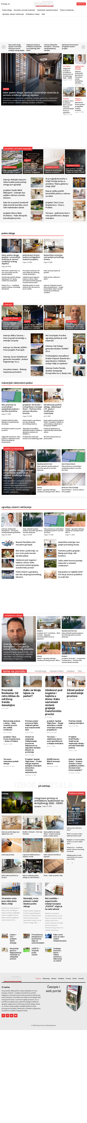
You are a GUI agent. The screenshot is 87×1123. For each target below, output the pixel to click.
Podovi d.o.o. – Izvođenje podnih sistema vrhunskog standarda (11, 287)
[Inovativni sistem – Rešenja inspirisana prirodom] (37, 371)
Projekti (66, 99)
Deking (39, 487)
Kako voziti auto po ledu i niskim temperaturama (59, 938)
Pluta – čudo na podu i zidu (53, 875)
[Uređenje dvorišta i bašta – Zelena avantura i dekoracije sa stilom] (48, 950)
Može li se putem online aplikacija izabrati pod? (74, 835)
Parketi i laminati (78, 99)
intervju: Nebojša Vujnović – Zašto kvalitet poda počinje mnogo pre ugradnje (15, 182)
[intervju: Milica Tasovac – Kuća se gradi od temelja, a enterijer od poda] (37, 338)
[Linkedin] (11, 1015)
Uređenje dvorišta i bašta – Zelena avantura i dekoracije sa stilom (57, 954)
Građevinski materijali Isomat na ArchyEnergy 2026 (32, 438)
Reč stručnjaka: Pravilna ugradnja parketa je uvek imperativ (56, 338)
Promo (6, 89)
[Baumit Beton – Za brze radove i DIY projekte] (73, 479)
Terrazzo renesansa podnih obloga (10, 761)
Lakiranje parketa (8, 855)
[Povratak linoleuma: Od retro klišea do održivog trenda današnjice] (11, 681)
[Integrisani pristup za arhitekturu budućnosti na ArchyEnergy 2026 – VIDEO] (68, 59)
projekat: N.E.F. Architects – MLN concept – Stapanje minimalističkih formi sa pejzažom (68, 106)
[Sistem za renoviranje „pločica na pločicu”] (54, 161)
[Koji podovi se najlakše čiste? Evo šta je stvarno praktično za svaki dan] (50, 574)
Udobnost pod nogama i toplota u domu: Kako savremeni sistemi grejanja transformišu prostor (32, 279)
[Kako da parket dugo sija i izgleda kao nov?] (12, 823)
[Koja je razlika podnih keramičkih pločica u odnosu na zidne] (79, 194)
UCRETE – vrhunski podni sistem (36, 951)
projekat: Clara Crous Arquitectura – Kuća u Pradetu (55, 205)
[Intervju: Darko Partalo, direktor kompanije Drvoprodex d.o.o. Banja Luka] (79, 371)
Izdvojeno (66, 66)
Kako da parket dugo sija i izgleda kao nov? (11, 833)
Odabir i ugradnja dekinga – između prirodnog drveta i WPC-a (48, 491)
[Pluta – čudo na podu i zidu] (54, 866)
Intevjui (27, 321)
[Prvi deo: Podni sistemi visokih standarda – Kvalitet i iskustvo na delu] (54, 317)
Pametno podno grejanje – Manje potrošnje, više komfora (69, 553)
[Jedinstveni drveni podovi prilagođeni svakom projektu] (80, 92)
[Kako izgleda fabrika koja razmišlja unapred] (12, 161)
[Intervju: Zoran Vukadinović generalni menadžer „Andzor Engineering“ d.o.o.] (37, 360)
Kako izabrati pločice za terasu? (10, 876)
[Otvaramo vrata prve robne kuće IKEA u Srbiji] (11, 889)
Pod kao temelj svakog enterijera (76, 722)
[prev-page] (4, 47)
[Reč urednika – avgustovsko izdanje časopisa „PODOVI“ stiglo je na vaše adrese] (54, 889)
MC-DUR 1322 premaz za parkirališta (52, 438)
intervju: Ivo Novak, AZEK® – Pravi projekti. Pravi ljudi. (15, 348)
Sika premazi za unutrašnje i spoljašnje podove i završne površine (10, 407)
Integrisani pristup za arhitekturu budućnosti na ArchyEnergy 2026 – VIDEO (33, 48)
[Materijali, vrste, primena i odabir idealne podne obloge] (32, 889)
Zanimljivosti (71, 321)
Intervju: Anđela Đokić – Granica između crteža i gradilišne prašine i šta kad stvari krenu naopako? (77, 764)
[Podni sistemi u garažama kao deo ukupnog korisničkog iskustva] (8, 574)
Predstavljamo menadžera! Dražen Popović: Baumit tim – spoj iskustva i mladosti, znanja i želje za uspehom (58, 360)
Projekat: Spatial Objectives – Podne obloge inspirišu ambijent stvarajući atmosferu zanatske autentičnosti (33, 765)
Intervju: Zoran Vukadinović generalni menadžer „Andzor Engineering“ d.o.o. (15, 359)
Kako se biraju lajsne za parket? (52, 271)
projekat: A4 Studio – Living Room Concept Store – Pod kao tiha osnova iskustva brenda (32, 409)
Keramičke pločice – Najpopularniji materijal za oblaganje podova (15, 953)
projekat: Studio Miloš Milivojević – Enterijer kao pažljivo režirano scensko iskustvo (14, 194)
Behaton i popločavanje (70, 487)
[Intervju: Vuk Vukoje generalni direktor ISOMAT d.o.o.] (79, 349)
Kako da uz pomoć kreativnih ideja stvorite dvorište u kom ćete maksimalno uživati (15, 205)
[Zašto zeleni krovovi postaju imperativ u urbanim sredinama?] (50, 563)
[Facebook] (3, 1015)
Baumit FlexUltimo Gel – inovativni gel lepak (26, 543)
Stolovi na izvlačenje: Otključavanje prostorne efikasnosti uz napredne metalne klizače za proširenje (32, 744)
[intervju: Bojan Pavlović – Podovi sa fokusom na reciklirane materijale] (33, 317)
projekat (70, 671)
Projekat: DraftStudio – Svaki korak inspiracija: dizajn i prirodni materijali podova (76, 742)
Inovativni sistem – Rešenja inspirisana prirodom (15, 370)
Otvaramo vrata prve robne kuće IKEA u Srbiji (9, 901)
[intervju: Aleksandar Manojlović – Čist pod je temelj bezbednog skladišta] (80, 59)
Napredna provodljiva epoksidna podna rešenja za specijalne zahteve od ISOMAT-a (32, 431)
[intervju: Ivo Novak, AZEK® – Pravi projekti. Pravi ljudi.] (37, 349)
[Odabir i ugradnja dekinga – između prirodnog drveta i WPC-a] (49, 479)
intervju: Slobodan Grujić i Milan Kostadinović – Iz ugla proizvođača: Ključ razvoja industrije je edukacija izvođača (53, 288)
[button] (5, 4)
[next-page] (83, 47)
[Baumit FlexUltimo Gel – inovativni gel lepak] (8, 543)
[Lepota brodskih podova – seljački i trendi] (33, 845)
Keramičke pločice (10, 167)
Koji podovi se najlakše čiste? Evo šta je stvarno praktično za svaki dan (70, 574)
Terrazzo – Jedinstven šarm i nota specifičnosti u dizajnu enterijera (58, 215)
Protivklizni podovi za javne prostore (11, 429)
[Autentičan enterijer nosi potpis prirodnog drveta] (54, 246)
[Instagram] (7, 1015)
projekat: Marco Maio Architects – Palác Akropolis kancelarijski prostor (15, 215)
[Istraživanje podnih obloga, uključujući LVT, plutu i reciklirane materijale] (54, 395)
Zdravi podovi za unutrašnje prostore (75, 693)
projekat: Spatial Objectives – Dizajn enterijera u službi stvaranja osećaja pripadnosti (55, 725)
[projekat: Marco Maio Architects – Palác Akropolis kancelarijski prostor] (37, 216)
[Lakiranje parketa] (12, 845)
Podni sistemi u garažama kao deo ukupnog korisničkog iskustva (32, 422)
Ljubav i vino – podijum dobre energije (13, 939)
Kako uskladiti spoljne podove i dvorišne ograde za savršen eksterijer (48, 468)
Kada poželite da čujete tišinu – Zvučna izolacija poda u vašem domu (52, 834)
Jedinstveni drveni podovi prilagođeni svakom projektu (70, 47)
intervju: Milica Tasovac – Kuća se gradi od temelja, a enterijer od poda (14, 338)
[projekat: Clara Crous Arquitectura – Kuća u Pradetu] (79, 205)
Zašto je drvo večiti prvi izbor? (52, 278)
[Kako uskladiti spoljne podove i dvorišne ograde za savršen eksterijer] (49, 455)
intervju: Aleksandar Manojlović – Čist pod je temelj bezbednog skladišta (51, 48)
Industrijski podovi (68, 464)
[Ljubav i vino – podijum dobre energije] (5, 936)
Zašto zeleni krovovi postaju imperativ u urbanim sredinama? (70, 563)
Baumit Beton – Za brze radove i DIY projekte (73, 491)
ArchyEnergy (40, 671)
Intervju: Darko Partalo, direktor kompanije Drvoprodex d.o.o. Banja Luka (58, 370)
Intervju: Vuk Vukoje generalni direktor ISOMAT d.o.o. (57, 348)
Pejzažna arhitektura (44, 464)
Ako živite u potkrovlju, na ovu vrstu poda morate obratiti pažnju (11, 272)
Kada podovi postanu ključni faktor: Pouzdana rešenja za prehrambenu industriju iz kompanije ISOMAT (54, 423)
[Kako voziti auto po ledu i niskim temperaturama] (48, 936)
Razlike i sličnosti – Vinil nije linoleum (32, 833)
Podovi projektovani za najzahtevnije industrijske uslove (53, 430)
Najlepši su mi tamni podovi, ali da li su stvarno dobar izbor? (76, 842)
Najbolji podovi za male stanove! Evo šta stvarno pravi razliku (31, 287)
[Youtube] (15, 1015)
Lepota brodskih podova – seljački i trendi (32, 856)
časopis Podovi (57, 671)
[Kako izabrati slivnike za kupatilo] (54, 845)
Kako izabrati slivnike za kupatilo (52, 856)
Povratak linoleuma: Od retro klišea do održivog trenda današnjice (31, 272)
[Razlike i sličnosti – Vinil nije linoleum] (33, 823)
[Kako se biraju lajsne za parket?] (32, 681)
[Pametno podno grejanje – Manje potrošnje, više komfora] (50, 553)
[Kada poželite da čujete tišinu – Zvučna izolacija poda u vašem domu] (54, 823)
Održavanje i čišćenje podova (79, 68)
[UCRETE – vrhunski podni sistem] (26, 950)
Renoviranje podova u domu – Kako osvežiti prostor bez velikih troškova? (11, 725)
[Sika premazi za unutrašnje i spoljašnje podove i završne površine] (12, 395)
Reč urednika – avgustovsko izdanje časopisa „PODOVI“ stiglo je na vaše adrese (53, 903)
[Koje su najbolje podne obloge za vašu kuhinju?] (33, 866)
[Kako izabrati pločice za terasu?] (12, 866)
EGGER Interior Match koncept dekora (53, 761)
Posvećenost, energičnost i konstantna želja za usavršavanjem (38, 939)
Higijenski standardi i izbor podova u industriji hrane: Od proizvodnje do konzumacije (11, 439)
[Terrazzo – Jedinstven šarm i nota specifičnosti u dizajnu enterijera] (79, 216)
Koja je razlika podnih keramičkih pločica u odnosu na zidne (58, 193)
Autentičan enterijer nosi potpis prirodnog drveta (54, 257)
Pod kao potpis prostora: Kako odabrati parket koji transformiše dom (32, 725)
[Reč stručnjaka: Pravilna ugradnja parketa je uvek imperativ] (79, 338)
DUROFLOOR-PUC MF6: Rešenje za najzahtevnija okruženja (10, 422)
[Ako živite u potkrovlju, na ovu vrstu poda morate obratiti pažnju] (8, 553)
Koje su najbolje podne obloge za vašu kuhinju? (31, 876)
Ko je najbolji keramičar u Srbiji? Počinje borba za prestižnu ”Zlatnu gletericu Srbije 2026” (57, 182)
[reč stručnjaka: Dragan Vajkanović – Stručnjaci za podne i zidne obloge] (75, 317)
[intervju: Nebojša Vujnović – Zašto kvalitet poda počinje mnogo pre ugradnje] (37, 182)
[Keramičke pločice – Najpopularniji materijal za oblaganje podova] (5, 950)
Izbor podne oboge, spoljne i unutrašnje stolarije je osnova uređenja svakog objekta (16, 48)
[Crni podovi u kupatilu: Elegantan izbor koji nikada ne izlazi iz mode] (75, 161)
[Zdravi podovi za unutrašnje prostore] (76, 681)
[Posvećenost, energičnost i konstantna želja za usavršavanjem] (26, 936)
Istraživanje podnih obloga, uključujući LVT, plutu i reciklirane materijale (11, 279)
